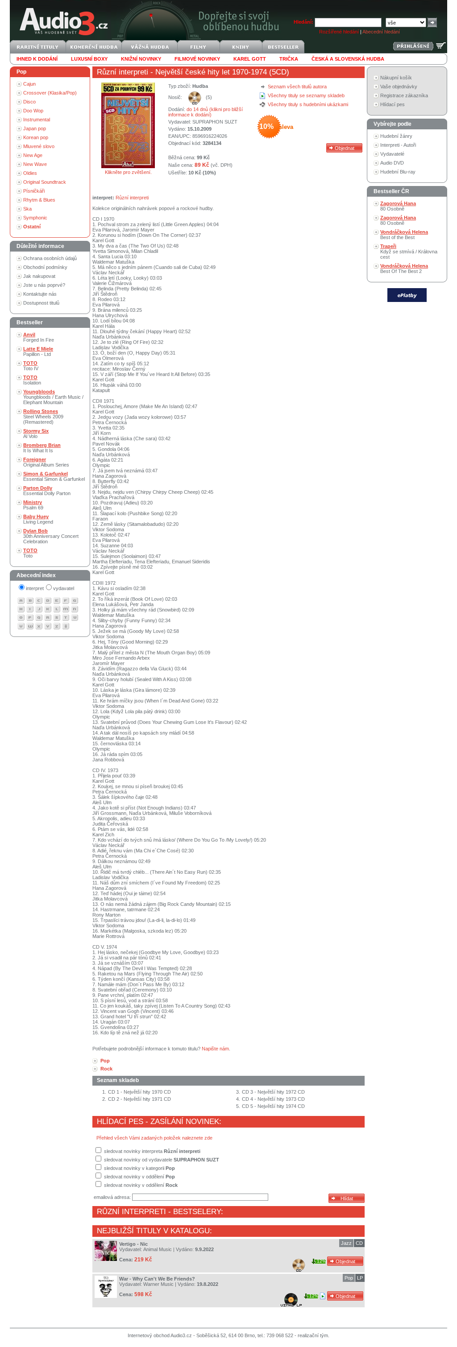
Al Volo (36, 433)
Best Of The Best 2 (404, 268)
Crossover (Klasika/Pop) (50, 92)
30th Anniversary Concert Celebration (51, 536)
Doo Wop (33, 110)
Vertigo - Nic (133, 1244)
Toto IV (30, 365)
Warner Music (158, 1284)
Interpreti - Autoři (398, 145)
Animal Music (157, 1249)
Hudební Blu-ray (397, 171)
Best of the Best (404, 234)
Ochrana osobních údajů (50, 258)
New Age (32, 155)
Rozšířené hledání (339, 31)
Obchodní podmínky (45, 267)
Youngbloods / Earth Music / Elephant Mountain (53, 397)
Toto (30, 553)
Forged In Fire (38, 337)
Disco (29, 101)
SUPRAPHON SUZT (214, 121)
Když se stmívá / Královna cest (408, 252)
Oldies (30, 173)
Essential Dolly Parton (47, 490)
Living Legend (38, 519)
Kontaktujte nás (40, 294)
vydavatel (63, 588)
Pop (349, 1278)
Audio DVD (392, 162)
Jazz (346, 1243)
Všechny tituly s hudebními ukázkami (308, 104)
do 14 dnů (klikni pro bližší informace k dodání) (205, 112)
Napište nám (215, 1048)
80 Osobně (398, 206)
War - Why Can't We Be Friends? (157, 1278)
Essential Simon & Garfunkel (54, 476)
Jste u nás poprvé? (44, 285)
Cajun (29, 84)
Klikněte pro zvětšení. (128, 172)
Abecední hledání (381, 31)
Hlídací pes (392, 104)
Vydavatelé (392, 154)
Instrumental (36, 119)
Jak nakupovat (39, 276)
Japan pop (34, 128)
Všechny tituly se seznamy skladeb (306, 95)
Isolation (32, 380)
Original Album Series (46, 462)
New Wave (35, 164)
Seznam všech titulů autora (297, 86)
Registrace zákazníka (404, 95)
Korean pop (35, 137)
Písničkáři (34, 191)
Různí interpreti (122, 72)
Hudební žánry (396, 136)
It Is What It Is (42, 447)
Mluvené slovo (38, 146)
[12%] (323, 1295)
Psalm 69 (33, 505)
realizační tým (313, 1335)
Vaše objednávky (398, 86)
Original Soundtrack (44, 182)
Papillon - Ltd (38, 351)
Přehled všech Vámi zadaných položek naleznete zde (154, 1137)
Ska (27, 208)
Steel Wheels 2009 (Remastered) (43, 417)
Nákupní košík (396, 77)
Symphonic (35, 217)
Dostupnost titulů (41, 303)
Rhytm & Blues (39, 199)
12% (321, 1261)
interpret (35, 588)
